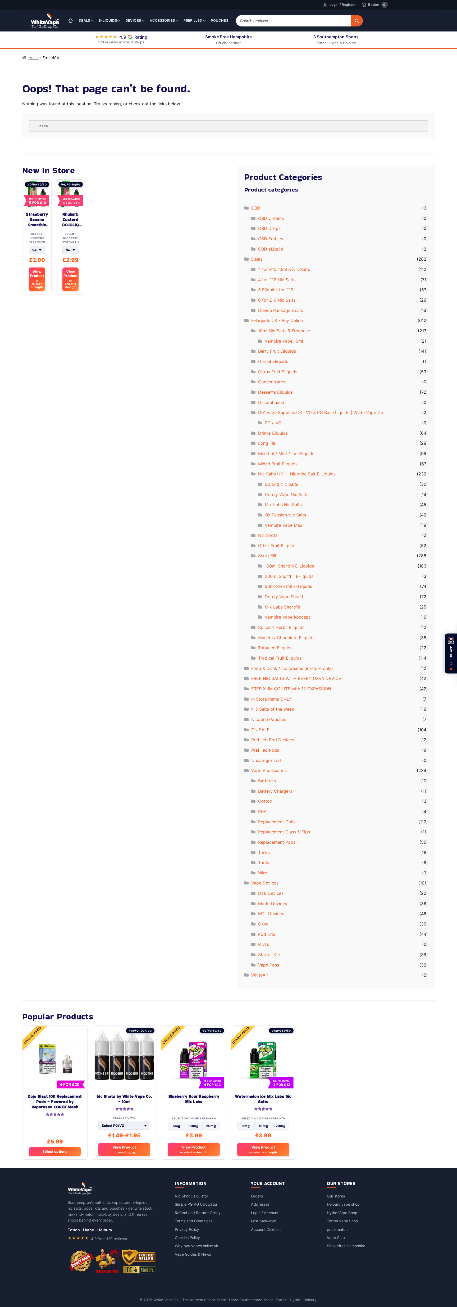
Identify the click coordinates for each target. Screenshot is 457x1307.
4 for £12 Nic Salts (276, 279)
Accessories (162, 20)
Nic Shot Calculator (191, 1196)
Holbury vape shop (343, 1204)
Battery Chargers (275, 791)
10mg (193, 1126)
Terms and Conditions (193, 1221)
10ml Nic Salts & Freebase (284, 330)
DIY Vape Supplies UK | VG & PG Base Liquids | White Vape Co (320, 412)
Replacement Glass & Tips (284, 831)
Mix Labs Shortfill (282, 607)
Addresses (260, 1204)
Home (34, 57)
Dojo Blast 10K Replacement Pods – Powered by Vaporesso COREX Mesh (55, 1102)
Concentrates (271, 381)
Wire (262, 872)
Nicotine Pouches (268, 719)
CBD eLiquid (270, 249)
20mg (211, 1126)
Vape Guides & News (193, 1254)
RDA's (263, 811)
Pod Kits (266, 934)
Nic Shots (267, 535)
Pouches (219, 20)
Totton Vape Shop (342, 1221)
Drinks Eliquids (273, 433)
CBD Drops (269, 228)
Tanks (264, 852)
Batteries (267, 780)
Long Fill (266, 443)
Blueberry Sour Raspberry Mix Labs (193, 1099)
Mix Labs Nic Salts (283, 504)
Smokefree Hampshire (346, 1246)
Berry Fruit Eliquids (277, 351)
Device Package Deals (280, 310)
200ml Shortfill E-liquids (289, 576)
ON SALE (260, 729)
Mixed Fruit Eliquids (278, 463)
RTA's (263, 944)
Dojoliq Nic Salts (281, 484)
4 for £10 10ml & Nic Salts (284, 269)
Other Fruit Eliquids (277, 545)
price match (337, 1229)
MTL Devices (271, 913)
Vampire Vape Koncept (287, 617)
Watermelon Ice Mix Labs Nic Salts (263, 1099)
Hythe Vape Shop (342, 1212)
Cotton (265, 801)
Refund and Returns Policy (198, 1212)
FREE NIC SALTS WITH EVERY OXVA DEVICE (296, 678)
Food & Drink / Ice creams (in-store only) (292, 668)
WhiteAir (259, 975)
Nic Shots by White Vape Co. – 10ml (124, 1099)
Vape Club (336, 1237)
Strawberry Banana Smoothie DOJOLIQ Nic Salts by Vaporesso (37, 220)
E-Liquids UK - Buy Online (277, 320)
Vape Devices (264, 883)
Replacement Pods (276, 842)
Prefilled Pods (265, 750)
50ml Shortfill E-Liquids (288, 586)
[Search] (357, 20)
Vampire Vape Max (283, 525)
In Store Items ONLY (271, 699)
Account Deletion (266, 1229)
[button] (451, 654)
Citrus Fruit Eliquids (277, 371)
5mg (176, 1126)
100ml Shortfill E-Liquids (289, 566)
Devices (133, 20)
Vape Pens (268, 965)
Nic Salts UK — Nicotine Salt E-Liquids (297, 473)
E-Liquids (108, 20)
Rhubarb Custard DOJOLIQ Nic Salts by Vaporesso (70, 220)
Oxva (263, 924)
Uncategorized (266, 760)
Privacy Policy (187, 1229)
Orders (257, 1196)
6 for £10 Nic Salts (276, 300)
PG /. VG (273, 422)
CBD (255, 208)
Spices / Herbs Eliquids (281, 627)
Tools (263, 862)
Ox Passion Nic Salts (285, 515)
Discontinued (271, 402)
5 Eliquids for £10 (275, 289)
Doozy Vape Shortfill (286, 596)
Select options (54, 1151)
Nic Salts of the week (272, 709)
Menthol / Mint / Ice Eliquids (286, 453)
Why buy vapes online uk (196, 1246)
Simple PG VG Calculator (196, 1204)
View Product (37, 279)
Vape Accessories (269, 770)
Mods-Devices (272, 903)
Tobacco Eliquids (275, 647)
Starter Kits (269, 954)
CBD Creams (271, 218)
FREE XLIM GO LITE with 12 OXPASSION (291, 688)
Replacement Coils (276, 821)
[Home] (71, 21)
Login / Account (264, 1212)
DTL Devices (271, 893)
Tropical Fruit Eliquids (279, 658)
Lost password (263, 1221)
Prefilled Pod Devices (272, 739)
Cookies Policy (187, 1237)
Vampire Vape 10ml (284, 341)
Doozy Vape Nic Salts (286, 494)
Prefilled (193, 20)
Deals (84, 20)
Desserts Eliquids (275, 392)
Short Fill (267, 555)
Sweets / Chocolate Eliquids (286, 637)
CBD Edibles (270, 238)
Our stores (336, 1196)
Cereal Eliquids (273, 361)
